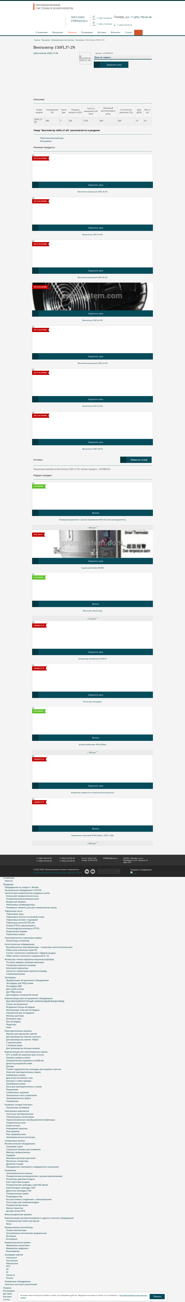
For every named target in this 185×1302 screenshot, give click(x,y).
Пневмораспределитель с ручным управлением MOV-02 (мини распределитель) (92, 520)
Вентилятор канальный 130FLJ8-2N (92, 277)
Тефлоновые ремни (15, 934)
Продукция (57, 32)
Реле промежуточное (16, 1134)
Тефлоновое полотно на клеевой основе (25, 917)
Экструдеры (10, 977)
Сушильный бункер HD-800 (92, 568)
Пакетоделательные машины (18, 1031)
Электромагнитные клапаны (19, 1173)
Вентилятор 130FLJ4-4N (92, 235)
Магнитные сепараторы (17, 1161)
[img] (92, 168)
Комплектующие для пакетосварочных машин (26, 1052)
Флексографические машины (18, 1214)
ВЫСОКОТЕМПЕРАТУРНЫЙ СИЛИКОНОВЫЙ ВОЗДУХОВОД (35, 1001)
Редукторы (11, 1024)
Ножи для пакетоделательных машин (23, 1072)
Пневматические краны (17, 1205)
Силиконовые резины (15, 1141)
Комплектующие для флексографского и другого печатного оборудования (39, 1218)
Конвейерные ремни (15, 1084)
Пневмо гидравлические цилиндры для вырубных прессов (33, 1069)
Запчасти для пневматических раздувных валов (27, 893)
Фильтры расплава (15, 1016)
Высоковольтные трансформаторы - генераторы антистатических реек (39, 947)
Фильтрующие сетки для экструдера (22, 1010)
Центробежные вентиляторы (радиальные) (26, 1233)
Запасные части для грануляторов (21, 1284)
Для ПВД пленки (14, 992)
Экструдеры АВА (14, 986)
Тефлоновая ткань (15, 914)
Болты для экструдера (92, 702)
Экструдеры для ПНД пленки (19, 983)
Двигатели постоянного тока (19, 1078)
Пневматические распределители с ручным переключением (34, 1176)
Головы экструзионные (17, 1004)
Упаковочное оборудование (18, 1281)
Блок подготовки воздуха (18, 1182)
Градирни (10, 1155)
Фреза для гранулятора (92, 611)
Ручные (9, 1278)
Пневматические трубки (17, 1194)
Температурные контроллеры (20, 1117)
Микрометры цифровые (17, 1248)
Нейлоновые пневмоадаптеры (20, 905)
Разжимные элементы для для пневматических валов (31, 908)
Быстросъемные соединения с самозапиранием (28, 1199)
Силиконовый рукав (15, 974)
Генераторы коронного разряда (21, 965)
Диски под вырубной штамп (19, 1063)
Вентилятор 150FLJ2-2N (92, 406)
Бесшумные (46, 141)
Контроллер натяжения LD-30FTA (92, 659)
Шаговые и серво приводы (18, 1081)
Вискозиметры (13, 1251)
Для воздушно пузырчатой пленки (22, 995)
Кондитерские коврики (16, 931)
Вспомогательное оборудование (20, 1144)
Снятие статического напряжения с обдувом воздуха (31, 953)
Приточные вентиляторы (52, 138)
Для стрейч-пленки (15, 989)
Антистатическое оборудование (19, 944)
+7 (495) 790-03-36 (141, 17)
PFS (8, 1266)
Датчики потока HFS (15, 1211)
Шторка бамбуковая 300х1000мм (92, 744)
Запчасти (10, 1275)
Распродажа (87, 32)
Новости (9, 881)
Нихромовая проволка (16, 1128)
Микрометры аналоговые (18, 1245)
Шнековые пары (14, 1019)
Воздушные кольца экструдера (20, 1007)
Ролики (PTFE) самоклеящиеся (20, 926)
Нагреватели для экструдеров (20, 1013)
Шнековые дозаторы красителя (20, 1158)
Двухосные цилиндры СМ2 (18, 1191)
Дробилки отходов (14, 1164)
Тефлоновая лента (13, 911)
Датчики (10, 1066)
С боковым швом (14, 1045)
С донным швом (13, 1042)
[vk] (87, 873)
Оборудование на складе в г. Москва (22, 887)
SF (7, 1269)
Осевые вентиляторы (16, 1230)
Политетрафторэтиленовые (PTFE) (22, 928)
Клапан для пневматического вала (22, 896)
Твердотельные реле (16, 1123)
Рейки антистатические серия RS (21, 950)
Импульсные (12, 1263)
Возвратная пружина (16, 902)
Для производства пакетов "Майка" (22, 1040)
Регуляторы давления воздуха (20, 1179)
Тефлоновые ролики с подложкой (22, 920)
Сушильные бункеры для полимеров (23, 1149)
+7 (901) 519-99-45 (104, 18)
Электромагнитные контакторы (20, 1137)
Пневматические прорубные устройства (25, 1061)
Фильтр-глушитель (14, 1208)
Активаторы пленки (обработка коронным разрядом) (29, 959)
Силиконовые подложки (17, 1092)
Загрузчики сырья (14, 1147)
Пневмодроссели (14, 1196)
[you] (92, 873)
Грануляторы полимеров (17, 1108)
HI (7, 1272)
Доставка (101, 32)
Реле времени (12, 1131)
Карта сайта (77, 873)
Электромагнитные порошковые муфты (23, 938)
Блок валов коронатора (17, 968)
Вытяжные (11, 1236)
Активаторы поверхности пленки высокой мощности (92, 793)
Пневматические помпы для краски (22, 1221)
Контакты (115, 32)
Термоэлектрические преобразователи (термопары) (30, 1120)
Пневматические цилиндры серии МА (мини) (27, 1185)
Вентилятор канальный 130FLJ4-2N (92, 363)
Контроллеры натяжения (17, 941)
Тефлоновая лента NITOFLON (20, 923)
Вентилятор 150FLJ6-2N (92, 320)
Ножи (8, 1027)
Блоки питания (13, 1126)
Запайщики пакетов (14, 1255)
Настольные (12, 1261)
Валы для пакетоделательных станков (24, 1087)
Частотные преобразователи (19, 1114)
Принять (157, 1296)
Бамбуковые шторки (15, 1075)
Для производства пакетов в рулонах (23, 1037)
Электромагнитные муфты (18, 1098)
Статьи (128, 32)
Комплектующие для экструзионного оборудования (28, 998)
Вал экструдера (13, 1022)
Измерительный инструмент (18, 1242)
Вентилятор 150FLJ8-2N (92, 449)
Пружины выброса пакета (18, 1058)
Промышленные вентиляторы (19, 1227)
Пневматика (10, 1170)
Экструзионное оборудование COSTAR (23, 890)
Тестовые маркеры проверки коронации (25, 962)
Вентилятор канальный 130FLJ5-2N (92, 192)
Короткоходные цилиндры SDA (20, 1188)
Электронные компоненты (17, 1111)
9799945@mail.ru (79, 20)
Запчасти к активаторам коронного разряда (26, 971)
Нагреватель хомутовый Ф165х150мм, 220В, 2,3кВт (92, 835)
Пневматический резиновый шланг (22, 899)
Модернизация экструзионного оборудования (27, 980)
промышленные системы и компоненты (54, 6)
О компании (42, 32)
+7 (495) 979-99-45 (124, 25)
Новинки (72, 32)
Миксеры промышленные (18, 1152)
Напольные (11, 1258)
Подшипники (12, 1090)
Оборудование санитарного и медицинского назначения (32, 1167)
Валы (8, 1224)
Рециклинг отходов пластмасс (19, 1105)
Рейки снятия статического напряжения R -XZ (27, 956)
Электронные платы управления (21, 1095)
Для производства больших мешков (23, 1048)
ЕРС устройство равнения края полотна (25, 1055)
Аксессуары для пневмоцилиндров (22, 1202)
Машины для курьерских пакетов (21, 1034)
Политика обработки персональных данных (51, 873)
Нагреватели (12, 1101)
